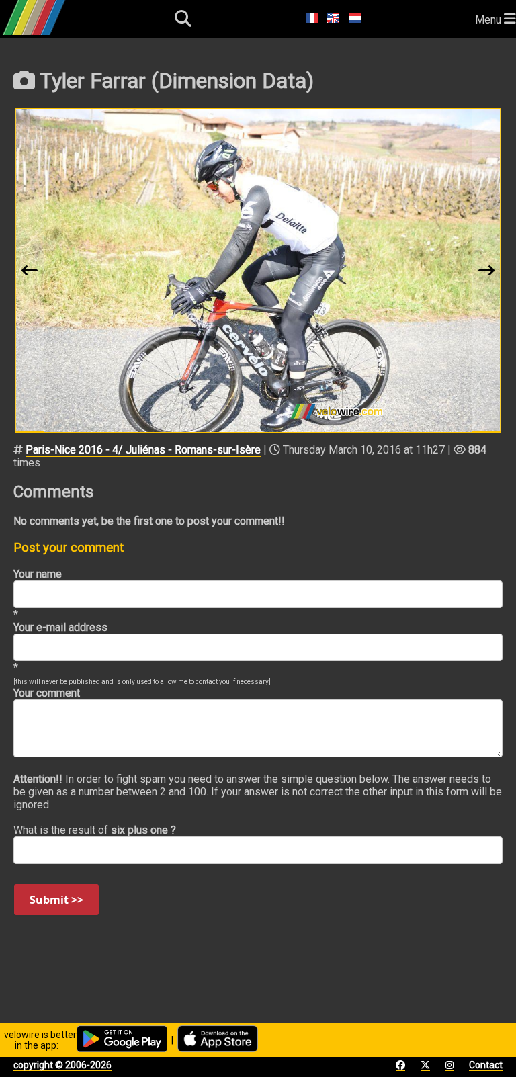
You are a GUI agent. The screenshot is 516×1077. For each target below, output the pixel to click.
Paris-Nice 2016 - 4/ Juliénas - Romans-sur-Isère (143, 449)
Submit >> (56, 899)
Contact (486, 1065)
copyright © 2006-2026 (62, 1065)
